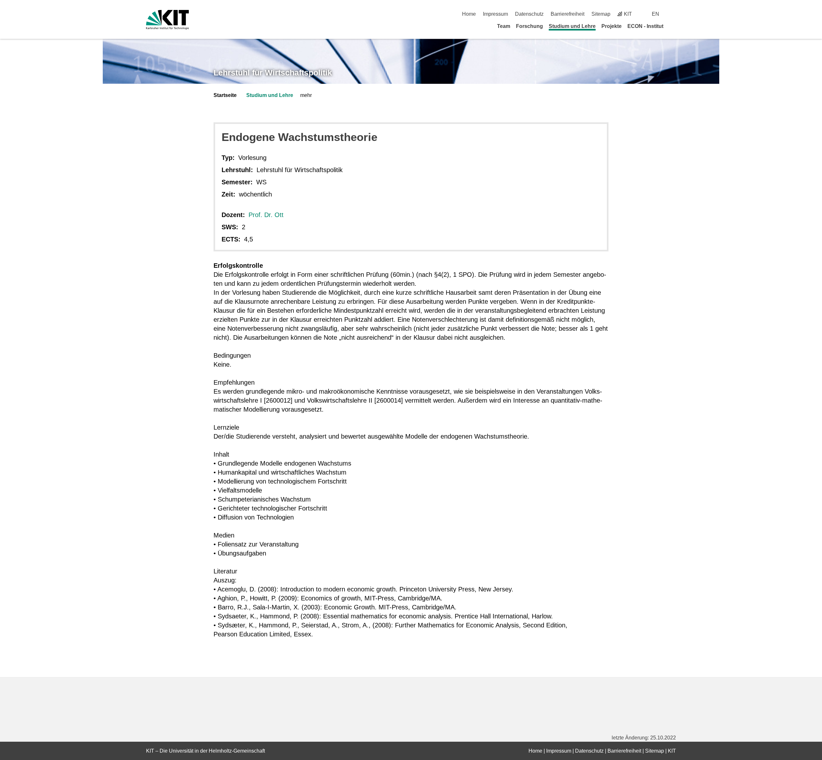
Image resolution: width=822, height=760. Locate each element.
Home (469, 14)
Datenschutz (529, 14)
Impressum (495, 14)
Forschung (529, 26)
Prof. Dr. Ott (266, 214)
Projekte (611, 26)
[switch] (673, 14)
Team (503, 26)
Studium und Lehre (572, 26)
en (655, 14)
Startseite (225, 95)
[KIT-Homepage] (167, 20)
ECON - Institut (645, 26)
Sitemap (600, 14)
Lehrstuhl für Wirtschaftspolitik (273, 72)
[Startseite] (673, 26)
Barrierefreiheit (567, 14)
